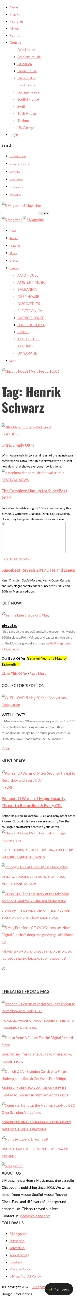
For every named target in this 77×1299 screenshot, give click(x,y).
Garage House (28, 92)
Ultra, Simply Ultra (18, 445)
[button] (59, 1289)
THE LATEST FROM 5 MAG (25, 991)
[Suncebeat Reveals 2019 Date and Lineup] (34, 552)
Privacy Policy (20, 1269)
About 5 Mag (16, 179)
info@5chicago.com (35, 1216)
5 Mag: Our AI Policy (25, 1276)
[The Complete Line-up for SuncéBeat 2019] (33, 472)
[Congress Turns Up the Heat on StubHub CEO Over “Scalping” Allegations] (38, 1112)
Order (6, 748)
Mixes (14, 28)
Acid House (26, 49)
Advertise (14, 172)
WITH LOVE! (13, 714)
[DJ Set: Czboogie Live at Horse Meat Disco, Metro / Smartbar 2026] (35, 867)
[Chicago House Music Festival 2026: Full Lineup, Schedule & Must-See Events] (38, 840)
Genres (15, 42)
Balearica (24, 64)
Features (16, 21)
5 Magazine (18, 1233)
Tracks (14, 14)
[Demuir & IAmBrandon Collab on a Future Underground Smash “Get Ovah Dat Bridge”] (38, 1078)
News (14, 7)
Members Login (17, 156)
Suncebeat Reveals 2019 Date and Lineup (38, 570)
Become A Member (19, 164)
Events (14, 35)
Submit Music (16, 187)
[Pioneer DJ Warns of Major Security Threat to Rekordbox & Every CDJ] (38, 780)
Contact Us (15, 195)
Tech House (26, 113)
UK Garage (25, 127)
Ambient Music (29, 57)
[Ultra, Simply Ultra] (26, 427)
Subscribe (17, 1241)
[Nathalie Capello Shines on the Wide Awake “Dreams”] (25, 1139)
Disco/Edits (26, 78)
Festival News (15, 480)
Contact (15, 1262)
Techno (23, 120)
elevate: (9, 625)
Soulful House (28, 99)
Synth (21, 106)
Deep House (27, 71)
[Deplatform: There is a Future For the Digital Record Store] (38, 1045)
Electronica (26, 85)
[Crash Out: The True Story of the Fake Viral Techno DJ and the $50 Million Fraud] (38, 901)
